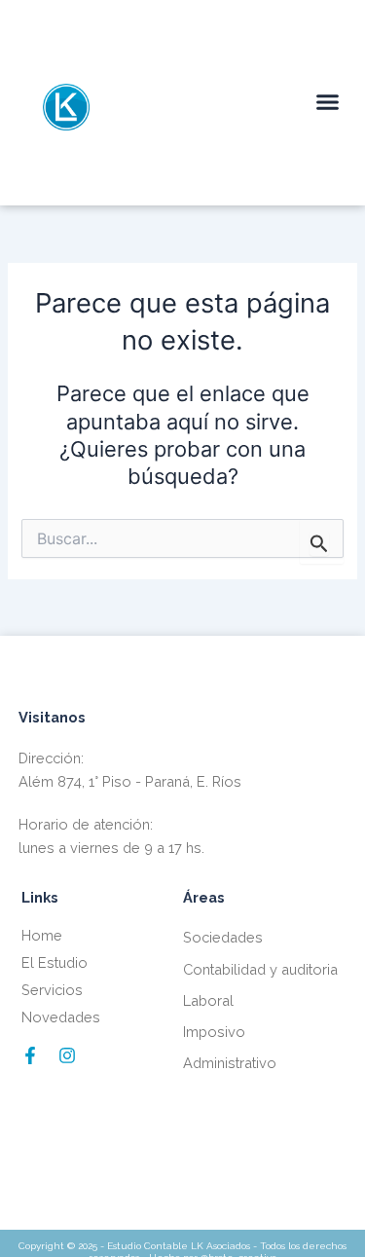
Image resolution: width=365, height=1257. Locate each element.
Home (41, 935)
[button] (328, 102)
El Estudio (54, 962)
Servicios (52, 989)
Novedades (60, 1017)
